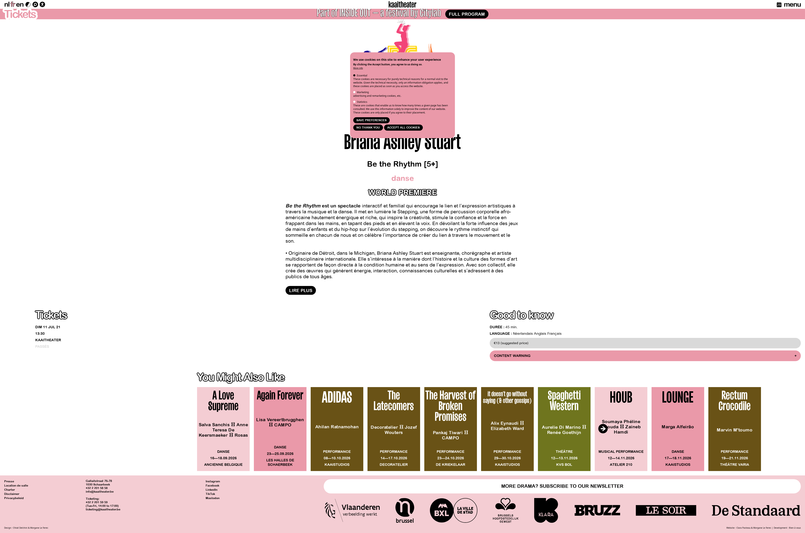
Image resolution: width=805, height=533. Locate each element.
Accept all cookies (403, 127)
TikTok (210, 494)
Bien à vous (795, 527)
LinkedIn (211, 490)
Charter (9, 490)
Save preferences (371, 120)
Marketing (363, 92)
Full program (467, 14)
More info (358, 68)
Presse (9, 481)
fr (12, 4)
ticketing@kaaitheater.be (103, 509)
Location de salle (16, 485)
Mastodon (212, 498)
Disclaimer (11, 494)
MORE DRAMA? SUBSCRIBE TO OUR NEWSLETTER (562, 486)
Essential (362, 75)
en (19, 4)
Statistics (362, 102)
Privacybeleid (14, 498)
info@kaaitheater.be (100, 491)
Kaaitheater (48, 340)
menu (792, 4)
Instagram (213, 481)
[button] (603, 429)
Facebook (212, 485)
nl (6, 4)
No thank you (368, 127)
